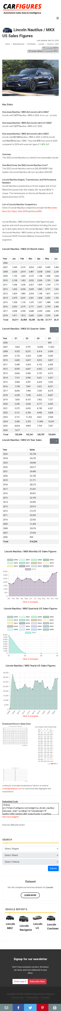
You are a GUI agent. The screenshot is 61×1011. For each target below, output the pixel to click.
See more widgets (10, 817)
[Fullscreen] (51, 250)
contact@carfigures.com (12, 789)
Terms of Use (17, 997)
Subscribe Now (37, 981)
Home (7, 44)
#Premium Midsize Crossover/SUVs (43, 51)
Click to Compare (30, 602)
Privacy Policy (32, 997)
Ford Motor (31, 44)
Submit (53, 868)
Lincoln (41, 44)
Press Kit (45, 997)
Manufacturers (18, 44)
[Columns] (56, 250)
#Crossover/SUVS (50, 48)
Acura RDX (37, 211)
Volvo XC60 (23, 211)
